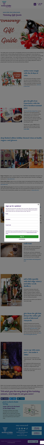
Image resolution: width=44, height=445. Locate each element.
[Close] (38, 204)
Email (7, 213)
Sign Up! (22, 236)
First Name (8, 219)
